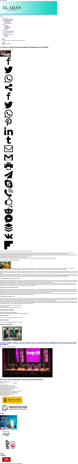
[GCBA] (8, 429)
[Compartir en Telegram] (8, 178)
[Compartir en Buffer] (8, 231)
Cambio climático (8, 21)
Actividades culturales (9, 19)
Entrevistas (7, 29)
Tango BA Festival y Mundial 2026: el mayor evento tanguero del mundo (21, 379)
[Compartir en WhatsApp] (8, 82)
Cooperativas (7, 26)
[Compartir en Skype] (8, 187)
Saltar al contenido (3, 0)
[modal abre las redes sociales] (8, 91)
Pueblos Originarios (8, 23)
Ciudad (3, 24)
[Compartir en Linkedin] (8, 135)
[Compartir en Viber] (8, 196)
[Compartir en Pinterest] (8, 126)
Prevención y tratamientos (9, 31)
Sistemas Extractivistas (9, 34)
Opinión (6, 36)
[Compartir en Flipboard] (8, 249)
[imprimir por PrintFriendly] (8, 170)
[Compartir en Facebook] (8, 65)
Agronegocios (7, 22)
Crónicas (6, 25)
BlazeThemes (19, 463)
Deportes (6, 35)
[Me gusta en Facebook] (8, 205)
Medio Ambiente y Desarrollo (7, 20)
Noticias (3, 33)
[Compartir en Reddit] (8, 214)
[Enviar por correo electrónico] (8, 152)
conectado (10, 317)
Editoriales (6, 28)
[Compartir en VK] (8, 240)
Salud (3, 30)
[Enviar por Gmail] (8, 161)
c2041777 (2, 346)
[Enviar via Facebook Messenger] (8, 222)
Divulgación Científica (9, 32)
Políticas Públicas (8, 27)
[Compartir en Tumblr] (8, 143)
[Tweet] (8, 73)
